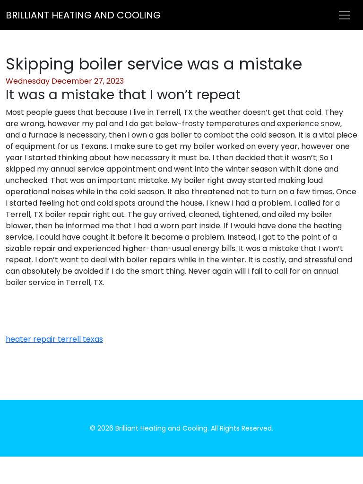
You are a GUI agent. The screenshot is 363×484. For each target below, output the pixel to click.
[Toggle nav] (344, 15)
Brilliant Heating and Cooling (83, 15)
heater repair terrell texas (54, 339)
